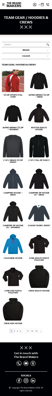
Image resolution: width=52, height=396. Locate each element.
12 (32, 331)
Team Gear (8, 64)
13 (36, 331)
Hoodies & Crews (26, 64)
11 (28, 331)
